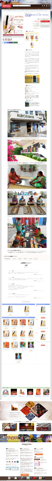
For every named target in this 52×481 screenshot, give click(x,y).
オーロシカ (19, 258)
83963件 (49, 0)
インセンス (35, 258)
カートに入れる (43, 331)
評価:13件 (38, 28)
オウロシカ (34, 87)
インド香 (30, 258)
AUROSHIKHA (31, 87)
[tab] (3, 8)
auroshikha (25, 258)
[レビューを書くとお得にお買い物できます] (15, 43)
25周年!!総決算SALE (7, 258)
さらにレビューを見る (26, 301)
